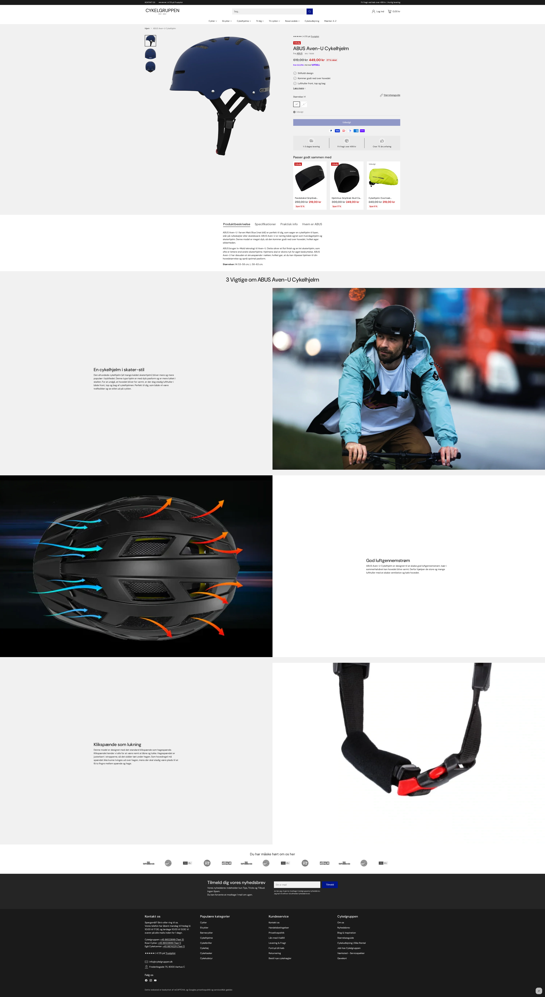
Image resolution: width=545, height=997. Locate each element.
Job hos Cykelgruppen (348, 948)
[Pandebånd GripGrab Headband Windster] (310, 178)
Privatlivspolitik (276, 932)
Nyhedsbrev (343, 927)
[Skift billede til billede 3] (150, 67)
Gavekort (342, 958)
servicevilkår (219, 989)
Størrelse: (299, 96)
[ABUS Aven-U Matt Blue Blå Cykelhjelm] (220, 96)
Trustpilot (315, 36)
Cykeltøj (204, 948)
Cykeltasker (206, 953)
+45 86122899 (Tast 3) (172, 939)
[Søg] (310, 11)
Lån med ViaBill (277, 937)
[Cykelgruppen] (162, 11)
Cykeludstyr (206, 958)
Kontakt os (274, 922)
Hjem (147, 28)
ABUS (299, 53)
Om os (340, 922)
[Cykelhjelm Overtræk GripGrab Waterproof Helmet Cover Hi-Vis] (383, 178)
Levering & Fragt (277, 942)
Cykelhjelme (206, 937)
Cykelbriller (206, 942)
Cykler (203, 922)
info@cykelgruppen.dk (161, 961)
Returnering (275, 953)
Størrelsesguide (392, 95)
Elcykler (204, 927)
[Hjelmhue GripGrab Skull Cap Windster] (346, 178)
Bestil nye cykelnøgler (280, 958)
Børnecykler (206, 932)
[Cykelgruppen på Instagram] (150, 981)
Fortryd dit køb (276, 948)
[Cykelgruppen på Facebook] (146, 981)
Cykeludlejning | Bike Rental (351, 942)
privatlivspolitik (204, 989)
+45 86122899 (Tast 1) (169, 942)
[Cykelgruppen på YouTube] (155, 981)
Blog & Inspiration (346, 932)
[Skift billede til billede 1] (150, 40)
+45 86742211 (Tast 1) (174, 946)
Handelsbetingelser (279, 927)
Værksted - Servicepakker (351, 953)
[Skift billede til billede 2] (150, 53)
